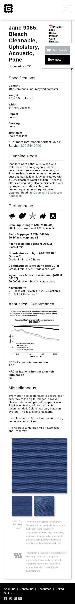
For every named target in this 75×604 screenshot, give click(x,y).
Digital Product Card (53, 36)
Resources (44, 588)
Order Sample (59, 50)
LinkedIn (20, 598)
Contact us (26, 588)
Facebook (5, 598)
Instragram (10, 598)
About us (9, 588)
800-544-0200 (31, 145)
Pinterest (15, 598)
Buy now (54, 59)
